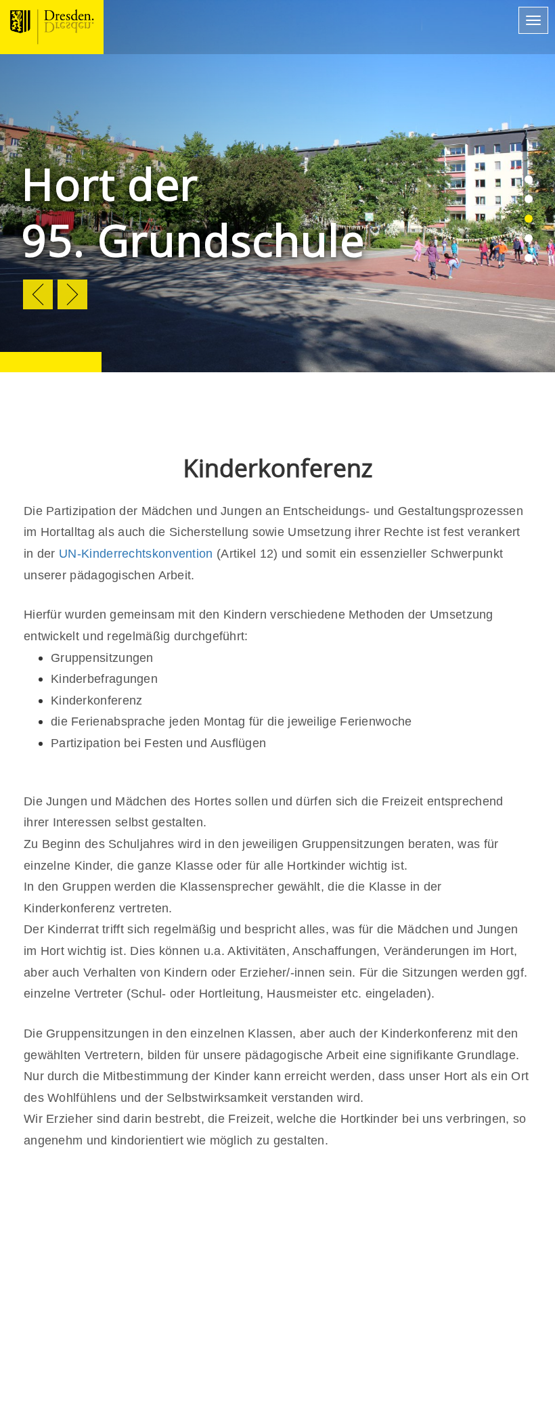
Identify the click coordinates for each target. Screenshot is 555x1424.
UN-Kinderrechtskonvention (136, 553)
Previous (38, 294)
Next (72, 294)
